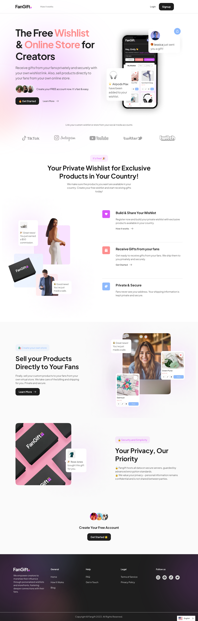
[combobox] (186, 618)
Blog (53, 587)
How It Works (57, 582)
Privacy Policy (128, 582)
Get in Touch (92, 582)
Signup (166, 6)
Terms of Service (129, 576)
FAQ (88, 576)
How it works (46, 6)
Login (153, 6)
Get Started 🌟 (99, 537)
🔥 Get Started (27, 101)
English (187, 618)
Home (54, 576)
